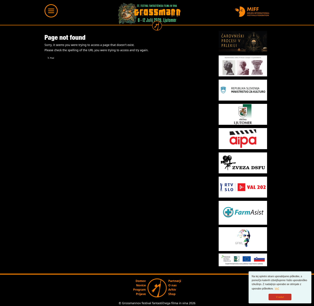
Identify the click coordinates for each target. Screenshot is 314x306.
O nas (172, 285)
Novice (141, 285)
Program (139, 289)
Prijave (141, 294)
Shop (171, 294)
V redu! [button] (280, 297)
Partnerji (174, 281)
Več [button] (277, 288)
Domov (141, 281)
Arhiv (172, 289)
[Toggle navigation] (51, 10)
